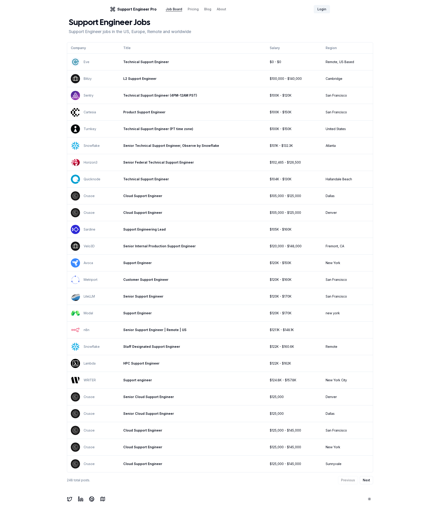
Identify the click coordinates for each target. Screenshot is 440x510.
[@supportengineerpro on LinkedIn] (80, 499)
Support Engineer (137, 263)
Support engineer (137, 380)
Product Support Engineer (144, 112)
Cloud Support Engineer (142, 196)
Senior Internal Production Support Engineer (159, 246)
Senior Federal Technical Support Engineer (158, 162)
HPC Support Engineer (141, 363)
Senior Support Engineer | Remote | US (155, 330)
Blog (207, 9)
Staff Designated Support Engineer (151, 346)
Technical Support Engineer (146, 62)
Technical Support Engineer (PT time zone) (158, 129)
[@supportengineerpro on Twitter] (69, 499)
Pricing (193, 9)
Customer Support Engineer (145, 279)
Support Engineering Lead (144, 229)
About (221, 9)
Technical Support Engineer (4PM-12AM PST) (160, 95)
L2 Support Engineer (140, 79)
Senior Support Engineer (143, 296)
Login (321, 9)
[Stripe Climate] (91, 499)
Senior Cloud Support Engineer (148, 397)
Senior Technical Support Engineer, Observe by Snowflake (171, 146)
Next (366, 480)
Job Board (174, 9)
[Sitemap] (102, 499)
